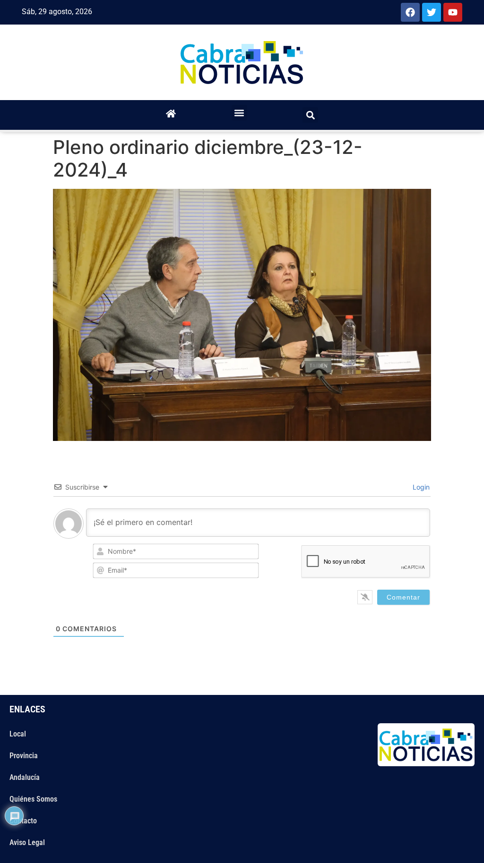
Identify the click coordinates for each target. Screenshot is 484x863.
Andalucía (24, 777)
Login (420, 487)
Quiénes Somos (33, 799)
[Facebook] (410, 12)
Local (17, 733)
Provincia (23, 755)
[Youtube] (452, 12)
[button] (239, 112)
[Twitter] (431, 12)
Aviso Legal (27, 842)
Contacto (23, 820)
